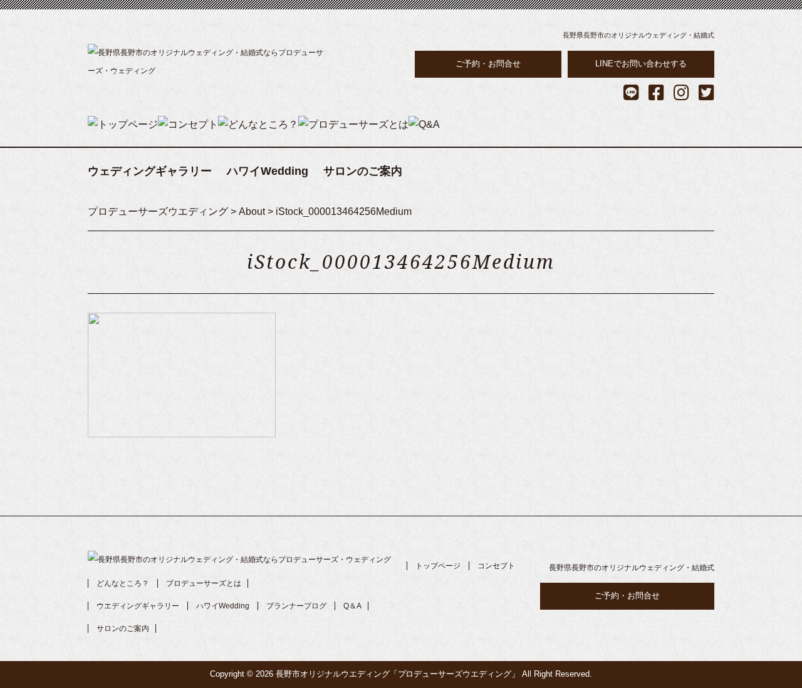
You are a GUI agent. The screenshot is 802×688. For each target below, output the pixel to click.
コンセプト (496, 565)
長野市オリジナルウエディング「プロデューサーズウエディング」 (398, 674)
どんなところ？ (122, 583)
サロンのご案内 (362, 171)
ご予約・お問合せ (488, 63)
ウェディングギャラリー (150, 171)
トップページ (438, 565)
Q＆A (352, 606)
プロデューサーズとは (203, 583)
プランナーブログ (296, 606)
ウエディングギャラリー (137, 606)
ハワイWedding (267, 171)
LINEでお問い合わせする (641, 63)
